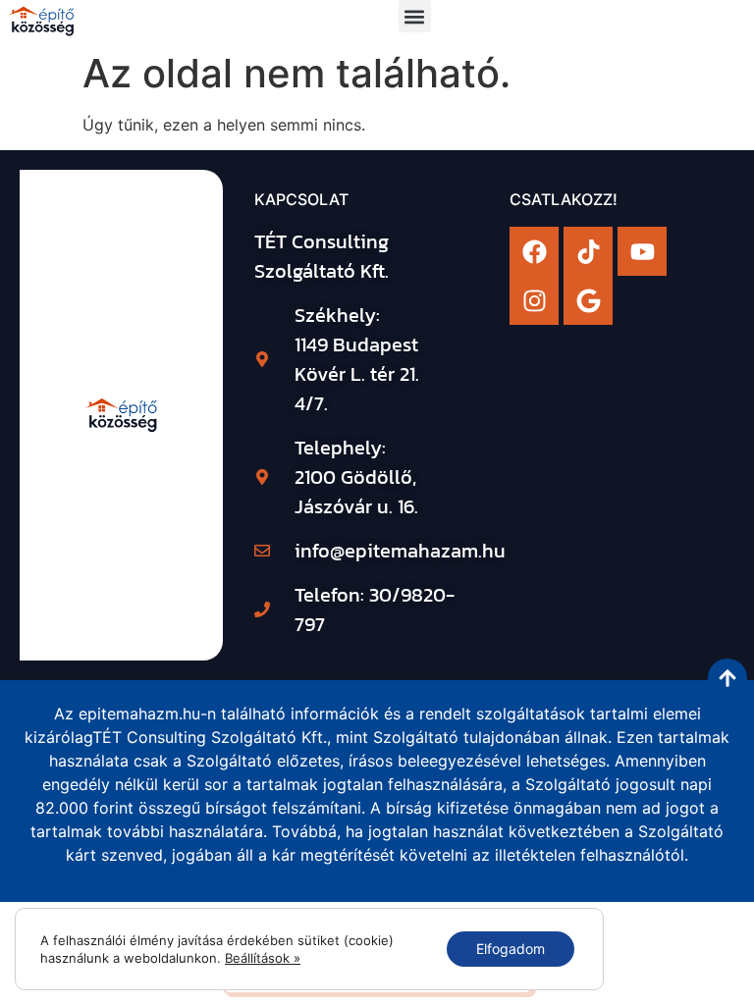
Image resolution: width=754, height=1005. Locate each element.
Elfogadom (510, 948)
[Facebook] (534, 251)
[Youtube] (642, 251)
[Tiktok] (588, 251)
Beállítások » (262, 958)
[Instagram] (534, 300)
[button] (415, 16)
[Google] (588, 300)
